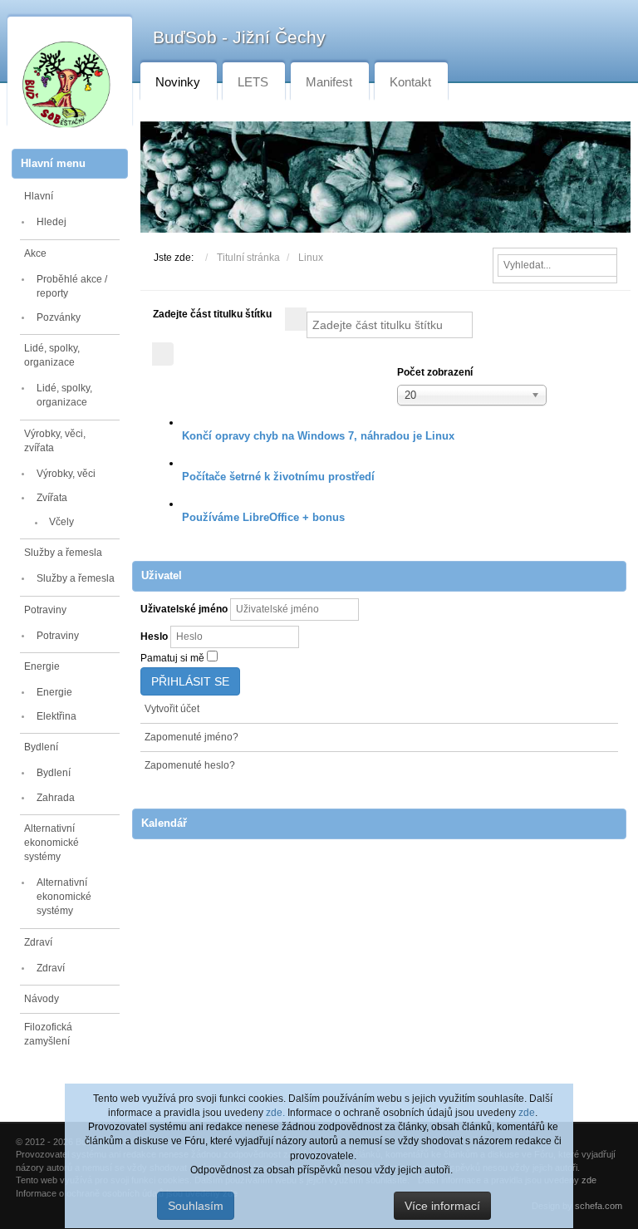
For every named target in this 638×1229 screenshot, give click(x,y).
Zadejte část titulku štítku (213, 314)
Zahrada (56, 798)
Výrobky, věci (66, 473)
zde (526, 1112)
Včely (61, 522)
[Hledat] (296, 319)
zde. (275, 1112)
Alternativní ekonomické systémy (51, 843)
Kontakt (410, 82)
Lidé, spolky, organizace (52, 355)
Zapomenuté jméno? (191, 737)
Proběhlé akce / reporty (72, 286)
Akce (35, 253)
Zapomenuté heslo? (190, 765)
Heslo (154, 636)
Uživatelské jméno (184, 609)
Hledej (51, 222)
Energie (42, 666)
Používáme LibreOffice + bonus (263, 517)
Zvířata (52, 498)
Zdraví (38, 942)
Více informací (442, 1205)
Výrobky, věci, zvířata (55, 441)
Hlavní (38, 196)
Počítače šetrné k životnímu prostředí (278, 476)
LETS (253, 82)
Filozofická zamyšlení (48, 1034)
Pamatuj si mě (172, 658)
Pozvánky (59, 317)
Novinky (177, 82)
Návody (41, 999)
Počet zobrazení (435, 372)
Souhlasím (195, 1205)
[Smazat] (163, 354)
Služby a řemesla (63, 552)
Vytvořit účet (172, 709)
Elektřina (56, 716)
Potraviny (45, 610)
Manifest (329, 82)
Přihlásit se (190, 681)
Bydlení (41, 747)
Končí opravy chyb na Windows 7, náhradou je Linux (318, 436)
